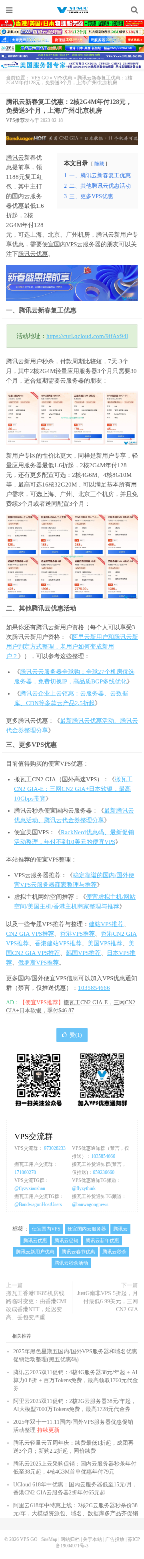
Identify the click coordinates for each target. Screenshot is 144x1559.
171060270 (25, 1172)
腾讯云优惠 (33, 254)
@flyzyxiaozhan (29, 1188)
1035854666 (94, 988)
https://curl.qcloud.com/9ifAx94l (87, 336)
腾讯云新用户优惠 (35, 1252)
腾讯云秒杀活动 (71, 1263)
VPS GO (72, 10)
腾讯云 (15, 157)
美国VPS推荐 (105, 943)
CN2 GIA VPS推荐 (30, 934)
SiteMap (49, 1539)
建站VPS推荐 (106, 924)
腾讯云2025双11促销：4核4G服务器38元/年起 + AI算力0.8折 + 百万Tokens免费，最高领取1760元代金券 (75, 1380)
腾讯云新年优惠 (102, 1240)
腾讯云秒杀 (114, 1252)
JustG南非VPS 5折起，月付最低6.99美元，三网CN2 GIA (107, 1301)
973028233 (55, 1148)
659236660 (103, 1172)
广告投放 (114, 1539)
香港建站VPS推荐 (58, 943)
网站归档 (70, 1539)
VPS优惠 (63, 78)
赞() (76, 1035)
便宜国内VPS (59, 244)
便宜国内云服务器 (87, 1229)
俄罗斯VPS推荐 (38, 962)
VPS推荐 (15, 120)
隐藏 (99, 163)
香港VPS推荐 (77, 934)
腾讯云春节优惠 (78, 1252)
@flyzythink (84, 1188)
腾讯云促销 (66, 1240)
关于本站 (92, 1539)
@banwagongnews (90, 1204)
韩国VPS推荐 (83, 953)
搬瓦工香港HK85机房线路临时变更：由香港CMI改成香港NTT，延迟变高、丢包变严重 (36, 1305)
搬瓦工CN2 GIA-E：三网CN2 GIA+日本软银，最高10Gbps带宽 (73, 789)
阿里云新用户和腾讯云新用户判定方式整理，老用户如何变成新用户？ (72, 646)
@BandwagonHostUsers (38, 1204)
